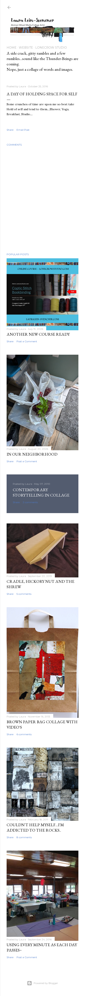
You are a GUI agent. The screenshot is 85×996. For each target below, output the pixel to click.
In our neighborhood (32, 454)
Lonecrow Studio (51, 47)
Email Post (23, 129)
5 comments (24, 593)
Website (26, 47)
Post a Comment (27, 341)
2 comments (30, 502)
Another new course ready (38, 334)
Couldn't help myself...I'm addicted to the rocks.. (35, 827)
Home (12, 47)
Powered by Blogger (46, 983)
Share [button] (10, 129)
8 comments (24, 837)
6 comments (24, 734)
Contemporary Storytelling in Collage (41, 492)
